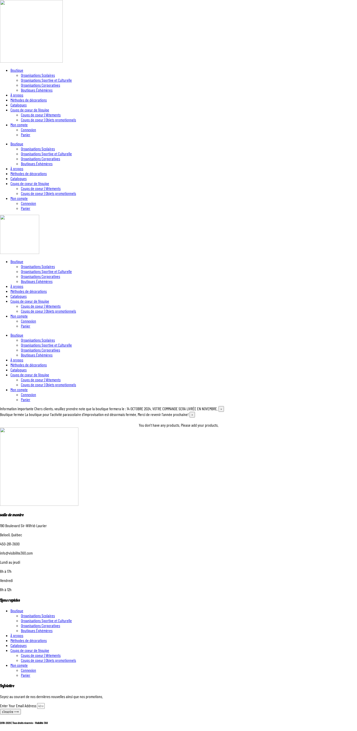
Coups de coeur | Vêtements (41, 114)
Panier (25, 134)
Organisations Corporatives (40, 84)
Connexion (28, 129)
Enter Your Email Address (18, 705)
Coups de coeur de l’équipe (29, 109)
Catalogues (18, 104)
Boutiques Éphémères (37, 89)
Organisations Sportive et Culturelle (46, 80)
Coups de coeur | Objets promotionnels (48, 119)
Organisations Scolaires (38, 75)
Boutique (16, 70)
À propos (16, 94)
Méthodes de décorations (28, 99)
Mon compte (19, 124)
